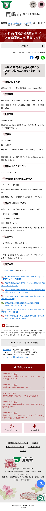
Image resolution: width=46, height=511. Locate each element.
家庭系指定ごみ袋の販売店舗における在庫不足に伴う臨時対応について (22, 405)
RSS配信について (34, 447)
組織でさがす (18, 23)
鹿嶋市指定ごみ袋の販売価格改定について (18, 387)
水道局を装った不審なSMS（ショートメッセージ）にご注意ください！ (21, 377)
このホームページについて (15, 447)
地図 (39, 471)
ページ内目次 (23, 46)
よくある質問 (34, 430)
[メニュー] (41, 4)
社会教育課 (27, 23)
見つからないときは (11, 430)
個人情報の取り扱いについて (18, 443)
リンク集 (23, 451)
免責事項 (35, 443)
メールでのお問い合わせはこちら (15, 357)
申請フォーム (9, 270)
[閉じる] (44, 495)
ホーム (10, 23)
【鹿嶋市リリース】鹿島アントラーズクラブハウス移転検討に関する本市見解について (22, 416)
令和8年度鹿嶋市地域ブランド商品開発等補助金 (20, 396)
